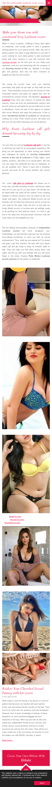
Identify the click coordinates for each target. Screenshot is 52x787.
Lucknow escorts (9, 62)
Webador (26, 760)
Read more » (7, 740)
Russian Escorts (17, 520)
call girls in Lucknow (23, 183)
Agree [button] (42, 783)
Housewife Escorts (12, 523)
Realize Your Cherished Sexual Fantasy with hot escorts (22, 691)
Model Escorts (15, 516)
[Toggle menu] (49, 3)
